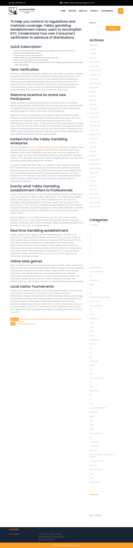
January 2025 (94, 117)
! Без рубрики (93, 225)
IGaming (92, 344)
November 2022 (94, 202)
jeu (90, 353)
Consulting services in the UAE (99, 297)
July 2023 (92, 177)
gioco (91, 335)
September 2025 (95, 83)
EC (90, 310)
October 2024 (94, 130)
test (90, 438)
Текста (91, 474)
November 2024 (94, 126)
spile (91, 421)
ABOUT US (83, 11)
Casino (91, 284)
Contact (94, 11)
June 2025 (92, 96)
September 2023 (95, 168)
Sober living (93, 412)
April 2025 (92, 105)
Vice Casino (93, 450)
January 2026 (94, 66)
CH (90, 289)
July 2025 (92, 92)
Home (63, 11)
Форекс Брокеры (94, 482)
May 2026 (92, 58)
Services (72, 11)
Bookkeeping (94, 280)
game (91, 323)
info (90, 348)
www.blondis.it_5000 (96, 461)
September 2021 (94, 207)
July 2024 (92, 143)
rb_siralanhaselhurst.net (97, 408)
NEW (90, 370)
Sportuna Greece (95, 433)
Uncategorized (94, 446)
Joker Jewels (93, 361)
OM (90, 382)
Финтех (91, 478)
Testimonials (107, 11)
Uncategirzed (94, 442)
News (91, 374)
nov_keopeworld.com (97, 378)
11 (89, 233)
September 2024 (95, 134)
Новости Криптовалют (96, 469)
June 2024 (93, 147)
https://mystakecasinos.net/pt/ (43, 147)
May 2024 (92, 151)
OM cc (91, 387)
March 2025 (93, 109)
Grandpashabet (94, 340)
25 (90, 238)
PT (90, 399)
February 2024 (94, 160)
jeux (90, 357)
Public (91, 404)
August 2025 (93, 88)
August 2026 (93, 45)
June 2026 (92, 53)
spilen (91, 425)
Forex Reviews (94, 318)
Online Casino (94, 391)
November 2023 (94, 164)
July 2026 (92, 49)
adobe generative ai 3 (97, 272)
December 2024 (95, 122)
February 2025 (94, 113)
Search (92, 23)
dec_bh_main (94, 301)
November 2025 (94, 75)
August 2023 (93, 173)
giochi (91, 331)
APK (90, 276)
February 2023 (94, 194)
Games (91, 327)
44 (90, 246)
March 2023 (93, 190)
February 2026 (94, 62)
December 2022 (94, 198)
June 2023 (92, 181)
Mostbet (92, 365)
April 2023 (92, 185)
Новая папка (93, 465)
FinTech (92, 314)
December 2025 (94, 71)
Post (90, 395)
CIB (90, 293)
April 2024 (92, 156)
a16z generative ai (95, 267)
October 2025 (94, 79)
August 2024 (93, 139)
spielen (91, 416)
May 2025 (92, 100)
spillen (91, 429)
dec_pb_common (95, 306)
